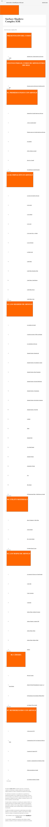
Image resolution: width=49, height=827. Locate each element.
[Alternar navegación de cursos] (9, 10)
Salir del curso (45, 2)
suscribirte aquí (18, 816)
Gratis (10, 57)
